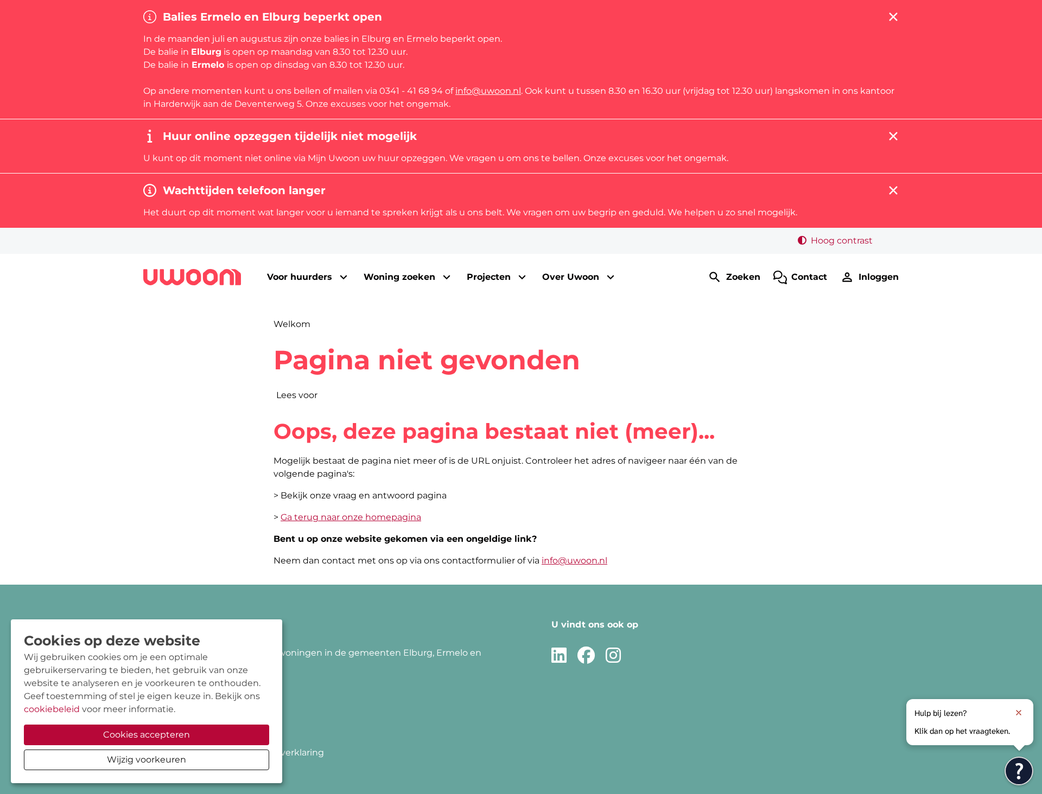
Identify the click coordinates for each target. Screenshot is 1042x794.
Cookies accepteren (146, 734)
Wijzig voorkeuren (146, 759)
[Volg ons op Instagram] (613, 655)
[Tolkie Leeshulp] (1019, 771)
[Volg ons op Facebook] (586, 655)
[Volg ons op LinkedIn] (559, 655)
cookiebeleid (52, 709)
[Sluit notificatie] (1018, 712)
